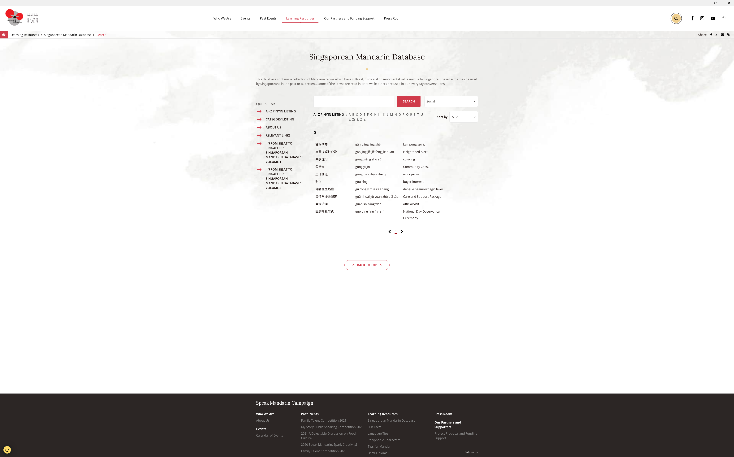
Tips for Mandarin (380, 446)
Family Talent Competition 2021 (323, 420)
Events (245, 18)
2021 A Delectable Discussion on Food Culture (328, 435)
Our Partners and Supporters (447, 424)
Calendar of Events (269, 435)
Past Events (268, 18)
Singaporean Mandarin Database (391, 420)
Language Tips (378, 433)
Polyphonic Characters (384, 440)
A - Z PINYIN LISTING (328, 114)
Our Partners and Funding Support (349, 18)
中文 (727, 3)
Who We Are (222, 18)
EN (716, 3)
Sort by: (442, 117)
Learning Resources (300, 18)
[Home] (4, 34)
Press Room (392, 18)
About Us (263, 420)
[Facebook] (694, 18)
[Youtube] (715, 18)
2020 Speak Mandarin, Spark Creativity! (329, 444)
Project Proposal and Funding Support (455, 435)
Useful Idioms (377, 453)
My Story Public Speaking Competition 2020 (332, 427)
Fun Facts (374, 427)
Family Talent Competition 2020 (323, 451)
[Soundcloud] (726, 18)
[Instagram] (704, 18)
